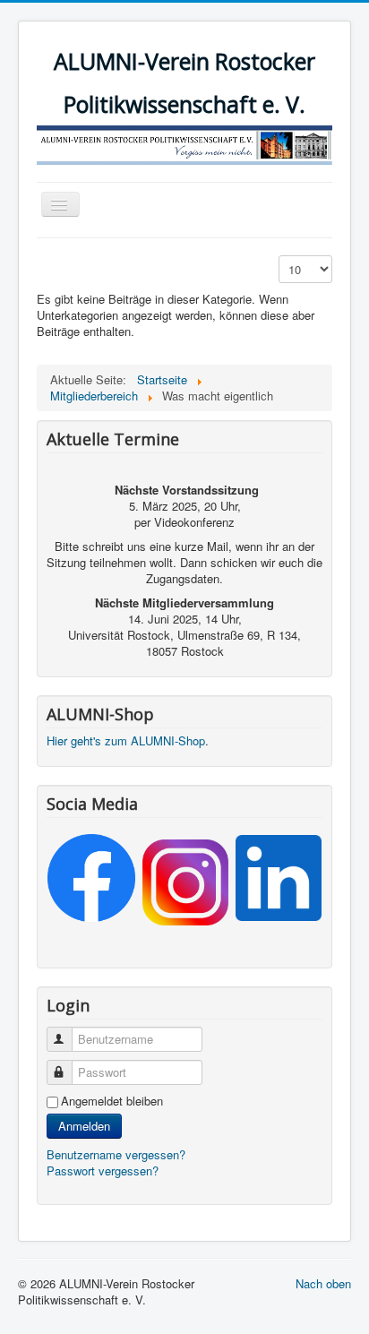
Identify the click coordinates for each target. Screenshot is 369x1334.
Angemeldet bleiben (112, 1101)
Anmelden (84, 1125)
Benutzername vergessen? (116, 1154)
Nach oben (323, 1283)
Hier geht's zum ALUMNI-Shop (126, 740)
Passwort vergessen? (103, 1170)
